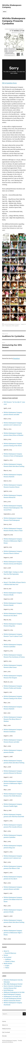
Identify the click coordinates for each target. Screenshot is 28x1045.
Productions (8, 325)
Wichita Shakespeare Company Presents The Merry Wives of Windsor (13, 719)
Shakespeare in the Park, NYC (12, 996)
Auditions (8, 959)
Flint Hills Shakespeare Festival (13, 984)
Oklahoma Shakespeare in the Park (14, 992)
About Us (6, 951)
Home (4, 1021)
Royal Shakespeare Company (12, 994)
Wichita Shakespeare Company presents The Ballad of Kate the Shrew (13, 899)
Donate (6, 955)
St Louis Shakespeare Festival (12, 998)
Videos (7, 967)
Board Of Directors (10, 953)
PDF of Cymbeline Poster (9, 83)
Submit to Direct (10, 961)
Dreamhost (16, 358)
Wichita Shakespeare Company (12, 324)
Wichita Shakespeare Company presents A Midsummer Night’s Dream (13, 932)
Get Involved (7, 957)
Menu (4, 11)
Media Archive (8, 963)
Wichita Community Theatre (12, 1000)
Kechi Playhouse (8, 990)
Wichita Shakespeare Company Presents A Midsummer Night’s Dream (13, 541)
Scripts (7, 965)
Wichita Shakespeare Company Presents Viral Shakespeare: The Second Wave (13, 508)
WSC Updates (15, 325)
